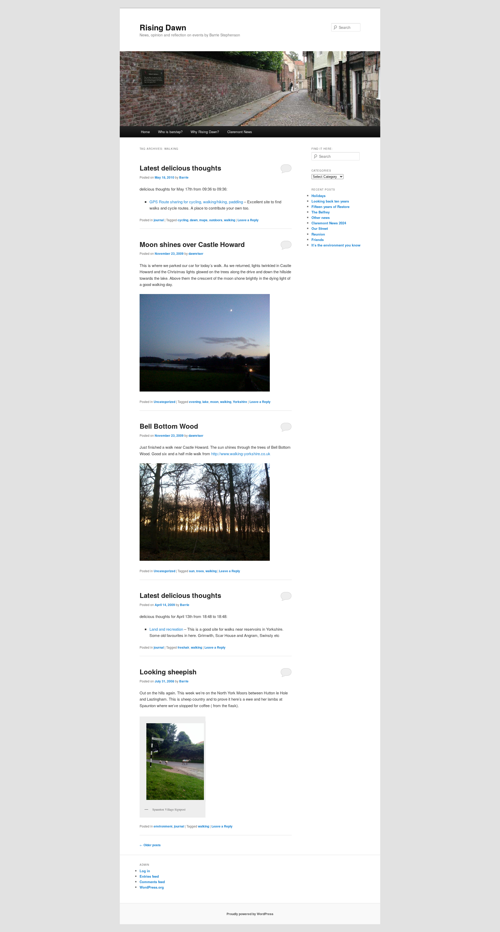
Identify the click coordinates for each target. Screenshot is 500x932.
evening (195, 401)
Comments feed (152, 881)
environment (163, 826)
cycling (183, 220)
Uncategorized (164, 401)
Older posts (150, 845)
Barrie (184, 177)
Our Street (319, 228)
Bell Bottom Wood (169, 426)
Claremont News (239, 131)
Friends (317, 239)
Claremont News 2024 (328, 222)
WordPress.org (152, 887)
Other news (320, 217)
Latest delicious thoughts (180, 168)
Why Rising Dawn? (205, 131)
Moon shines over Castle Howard (192, 244)
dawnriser (196, 253)
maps (203, 220)
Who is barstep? (170, 131)
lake (205, 401)
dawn (194, 220)
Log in (145, 870)
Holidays (318, 195)
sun (192, 571)
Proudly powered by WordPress (250, 913)
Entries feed (149, 876)
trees (200, 571)
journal (159, 220)
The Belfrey (320, 212)
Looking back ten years (330, 201)
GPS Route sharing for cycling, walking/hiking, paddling (196, 201)
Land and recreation (166, 629)
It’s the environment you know (335, 245)
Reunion (318, 234)
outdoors (215, 220)
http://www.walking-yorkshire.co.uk (240, 453)
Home (145, 131)
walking (229, 220)
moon (214, 401)
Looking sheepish (168, 671)
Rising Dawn (163, 27)
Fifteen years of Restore (330, 206)
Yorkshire (240, 401)
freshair (183, 647)
